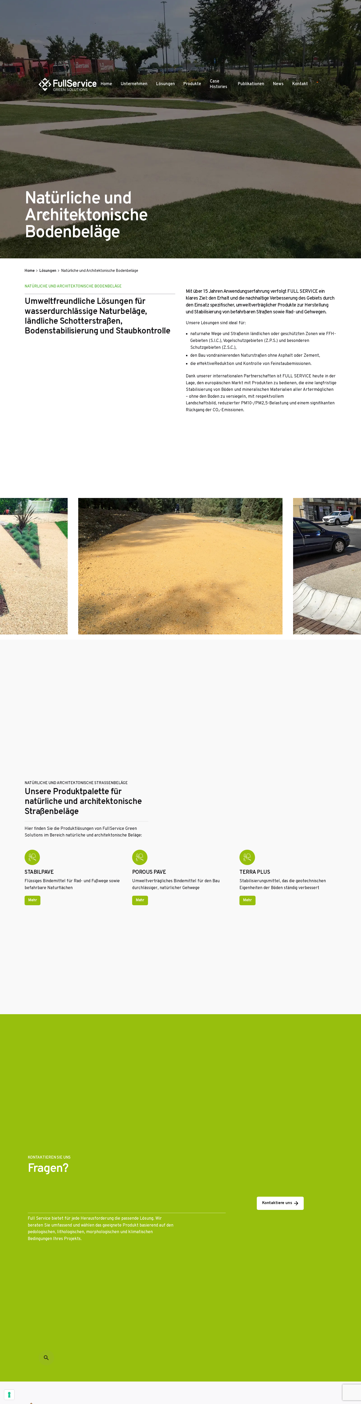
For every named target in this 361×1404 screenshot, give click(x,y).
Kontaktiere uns (277, 1203)
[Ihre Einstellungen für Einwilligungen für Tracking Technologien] (9, 1395)
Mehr (32, 900)
